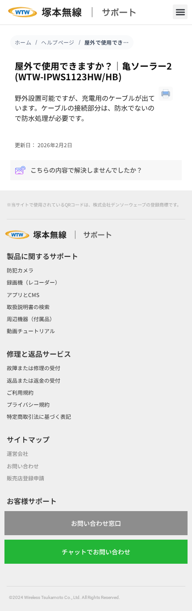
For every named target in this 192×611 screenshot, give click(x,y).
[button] (180, 11)
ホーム (23, 42)
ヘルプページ (58, 42)
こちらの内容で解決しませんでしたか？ (86, 169)
